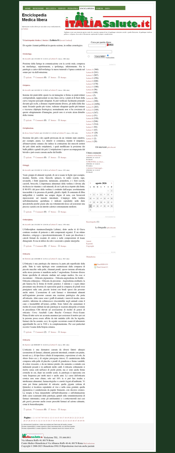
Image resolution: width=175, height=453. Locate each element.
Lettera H (89, 89)
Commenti (39, 77)
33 (42, 420)
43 (66, 420)
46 (74, 420)
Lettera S (89, 121)
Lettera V (89, 130)
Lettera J (89, 95)
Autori (88, 241)
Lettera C (89, 75)
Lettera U (89, 127)
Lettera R (89, 118)
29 (32, 420)
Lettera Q (89, 115)
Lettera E (89, 81)
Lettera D (89, 78)
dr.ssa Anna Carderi (32, 133)
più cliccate (111, 227)
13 (53, 417)
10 (46, 417)
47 (76, 420)
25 (83, 417)
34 (44, 420)
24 (80, 417)
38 (54, 420)
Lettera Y (89, 138)
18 (66, 417)
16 (61, 417)
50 (83, 420)
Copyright (90, 246)
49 (81, 420)
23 (78, 417)
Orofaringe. (27, 53)
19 (68, 417)
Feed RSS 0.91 (102, 264)
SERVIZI (61, 8)
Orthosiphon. (28, 219)
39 (56, 420)
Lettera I (89, 92)
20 (71, 417)
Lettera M (90, 104)
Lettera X (89, 135)
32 (39, 420)
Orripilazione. (28, 128)
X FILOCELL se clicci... (95, 161)
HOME (28, 8)
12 (51, 417)
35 (46, 420)
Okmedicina (90, 256)
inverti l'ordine (65, 40)
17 (63, 417)
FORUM (99, 8)
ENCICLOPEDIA (87, 8)
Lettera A (89, 69)
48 (78, 420)
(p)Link (28, 77)
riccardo (28, 58)
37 (51, 420)
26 (24, 420)
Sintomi (28, 258)
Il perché (89, 243)
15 (58, 417)
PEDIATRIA (73, 8)
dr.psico (27, 344)
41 (61, 420)
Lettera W (90, 133)
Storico (45, 40)
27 (27, 420)
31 (37, 420)
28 (29, 420)
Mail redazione (89, 443)
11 (48, 417)
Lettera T (89, 124)
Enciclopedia (91, 222)
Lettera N (89, 107)
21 (73, 417)
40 (59, 420)
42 (64, 420)
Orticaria (26, 253)
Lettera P (89, 112)
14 (56, 417)
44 (69, 420)
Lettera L (89, 101)
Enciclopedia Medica (32, 40)
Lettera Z (89, 141)
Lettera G (89, 86)
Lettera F (89, 84)
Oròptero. (26, 85)
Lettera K (89, 98)
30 (34, 420)
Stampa (63, 77)
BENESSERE (38, 8)
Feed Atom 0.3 (102, 267)
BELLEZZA (51, 8)
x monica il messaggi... (94, 168)
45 (71, 420)
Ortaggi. (26, 165)
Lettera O (53, 58)
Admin (25, 29)
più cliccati (111, 147)
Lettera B (89, 72)
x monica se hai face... (94, 155)
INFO (107, 8)
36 (49, 420)
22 (75, 417)
